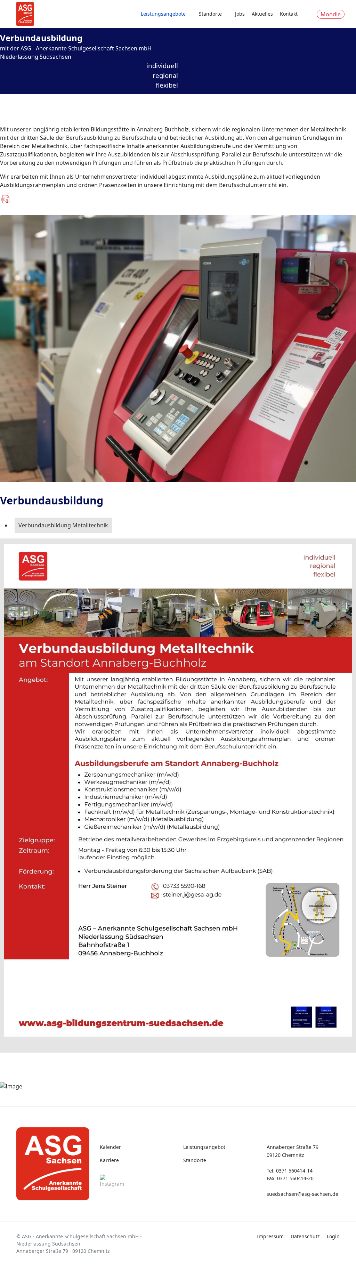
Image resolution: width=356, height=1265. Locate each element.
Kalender (110, 1147)
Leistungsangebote (163, 13)
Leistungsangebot (204, 1147)
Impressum (270, 1236)
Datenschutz (305, 1236)
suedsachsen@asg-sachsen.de (302, 1194)
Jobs (240, 13)
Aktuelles (262, 13)
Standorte (210, 13)
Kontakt (289, 13)
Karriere (109, 1160)
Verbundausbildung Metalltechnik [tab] (63, 525)
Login (333, 1236)
